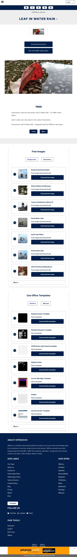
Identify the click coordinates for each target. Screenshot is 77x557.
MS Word (33, 303)
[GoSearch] (32, 7)
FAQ (9, 496)
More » (16, 282)
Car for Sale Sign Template (41, 378)
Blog (9, 486)
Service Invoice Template (40, 411)
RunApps (61, 490)
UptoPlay (61, 470)
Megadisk (61, 477)
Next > (44, 131)
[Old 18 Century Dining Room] (23, 275)
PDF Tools (11, 532)
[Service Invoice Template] (23, 419)
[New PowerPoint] (50, 7)
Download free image (47, 177)
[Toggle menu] (2, 2)
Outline (34, 394)
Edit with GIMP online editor (38, 51)
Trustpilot (12, 503)
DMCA (10, 493)
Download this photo (38, 44)
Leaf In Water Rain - (38, 19)
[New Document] (38, 7)
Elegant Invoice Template (40, 314)
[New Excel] (44, 7)
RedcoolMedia (63, 474)
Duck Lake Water (37, 234)
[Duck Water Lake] (23, 227)
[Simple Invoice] (23, 370)
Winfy (60, 483)
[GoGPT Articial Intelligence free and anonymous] (26, 7)
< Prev (33, 131)
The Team (11, 464)
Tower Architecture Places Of (42, 202)
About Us (11, 467)
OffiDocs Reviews (34, 545)
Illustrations (47, 159)
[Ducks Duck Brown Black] (23, 178)
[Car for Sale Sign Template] (23, 387)
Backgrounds (31, 159)
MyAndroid (62, 486)
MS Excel (46, 303)
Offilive (10, 535)
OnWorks (61, 467)
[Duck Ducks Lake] (23, 259)
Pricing (10, 490)
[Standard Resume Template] (23, 338)
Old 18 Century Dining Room (41, 267)
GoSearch (11, 526)
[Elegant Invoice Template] (23, 322)
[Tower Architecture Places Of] (23, 210)
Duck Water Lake (37, 218)
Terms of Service (13, 480)
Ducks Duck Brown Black (40, 170)
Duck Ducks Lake (37, 251)
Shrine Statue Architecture (41, 186)
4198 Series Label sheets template (44, 346)
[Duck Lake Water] (23, 243)
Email (31, 513)
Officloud (61, 493)
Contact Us (11, 470)
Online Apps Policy (14, 474)
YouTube (13, 513)
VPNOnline (62, 480)
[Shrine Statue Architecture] (23, 194)
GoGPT (10, 529)
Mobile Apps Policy (14, 477)
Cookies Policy (13, 483)
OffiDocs (61, 464)
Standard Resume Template (41, 330)
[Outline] (23, 403)
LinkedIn (22, 513)
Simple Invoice (36, 362)
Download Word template (47, 321)
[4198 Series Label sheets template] (23, 354)
